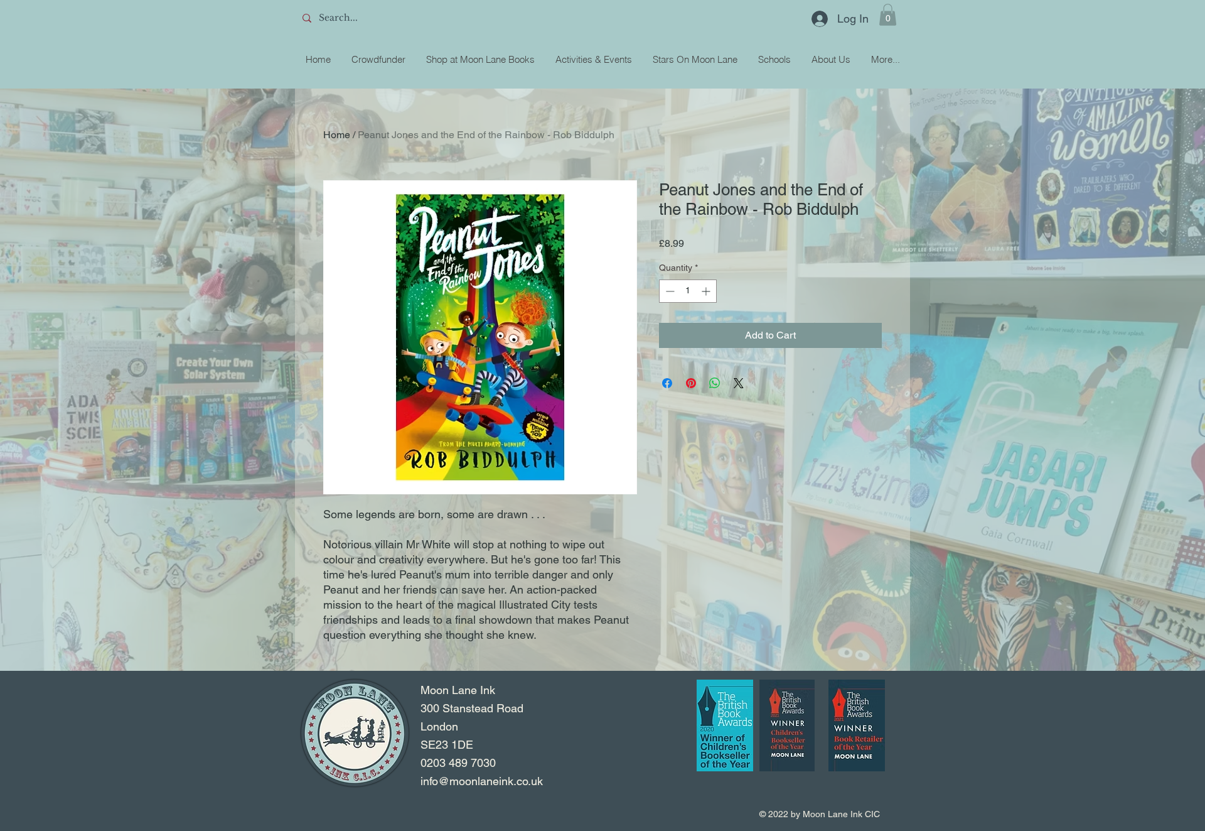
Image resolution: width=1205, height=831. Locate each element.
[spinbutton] (688, 291)
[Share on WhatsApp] (714, 383)
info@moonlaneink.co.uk (481, 781)
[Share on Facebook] (667, 383)
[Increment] (707, 291)
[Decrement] (669, 291)
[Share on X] (738, 383)
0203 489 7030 (458, 762)
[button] (888, 15)
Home (336, 135)
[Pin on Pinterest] (691, 383)
